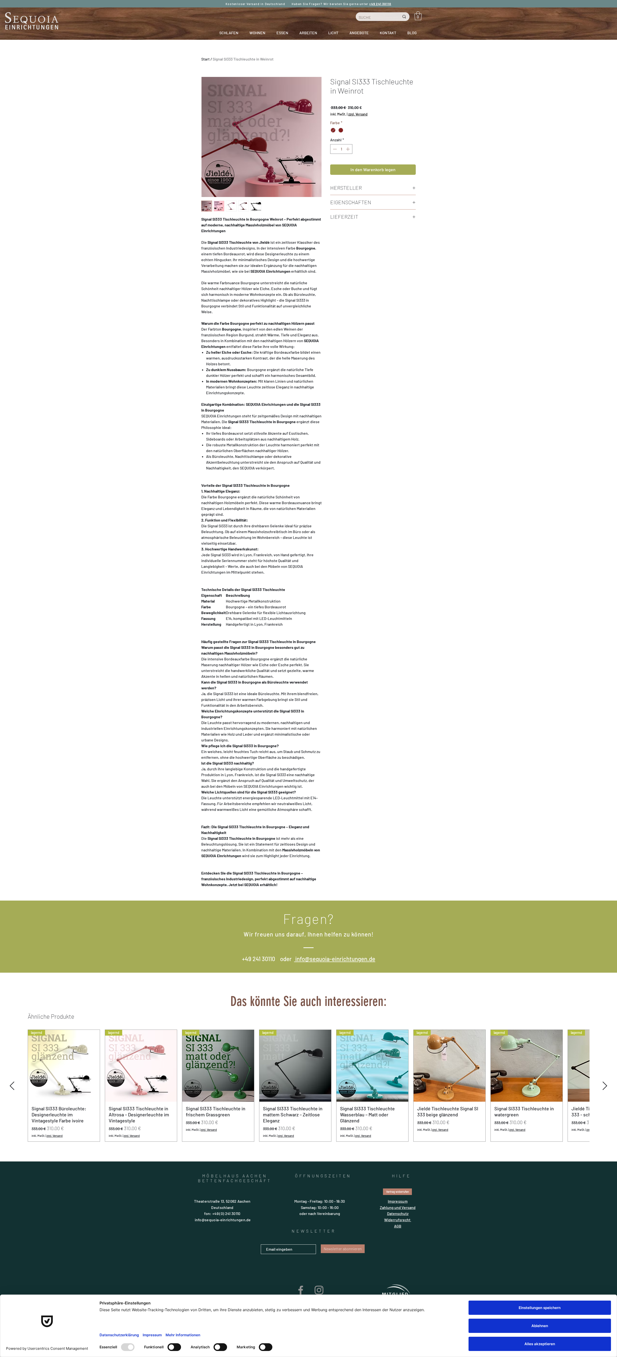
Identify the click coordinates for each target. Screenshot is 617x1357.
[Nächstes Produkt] (605, 1118)
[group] (308, 1117)
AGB (397, 1257)
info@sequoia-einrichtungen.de (334, 990)
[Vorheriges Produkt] (12, 1118)
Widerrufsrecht (397, 1251)
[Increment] (348, 149)
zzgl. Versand (358, 114)
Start (205, 59)
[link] (418, 15)
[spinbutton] (341, 149)
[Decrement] (334, 149)
